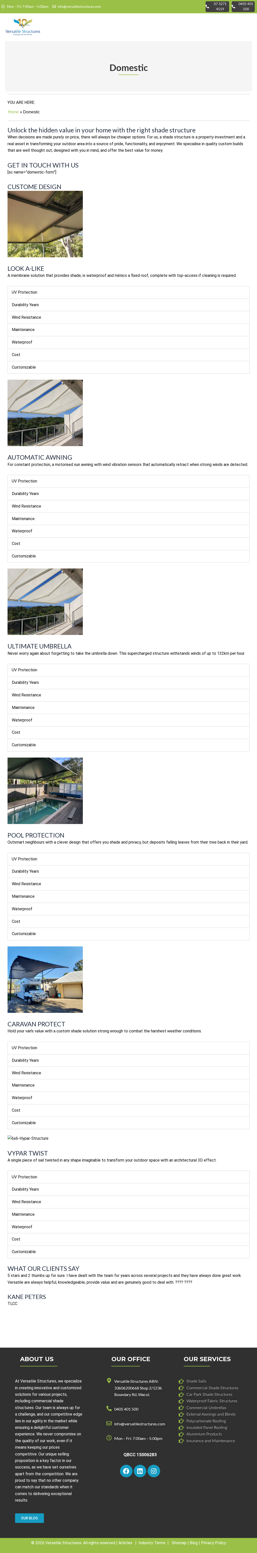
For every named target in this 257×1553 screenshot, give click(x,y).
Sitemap (179, 1542)
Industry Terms (152, 1542)
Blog (194, 1542)
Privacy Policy (213, 1542)
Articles (125, 1542)
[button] (249, 27)
